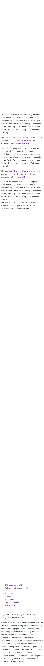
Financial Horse (22, 143)
